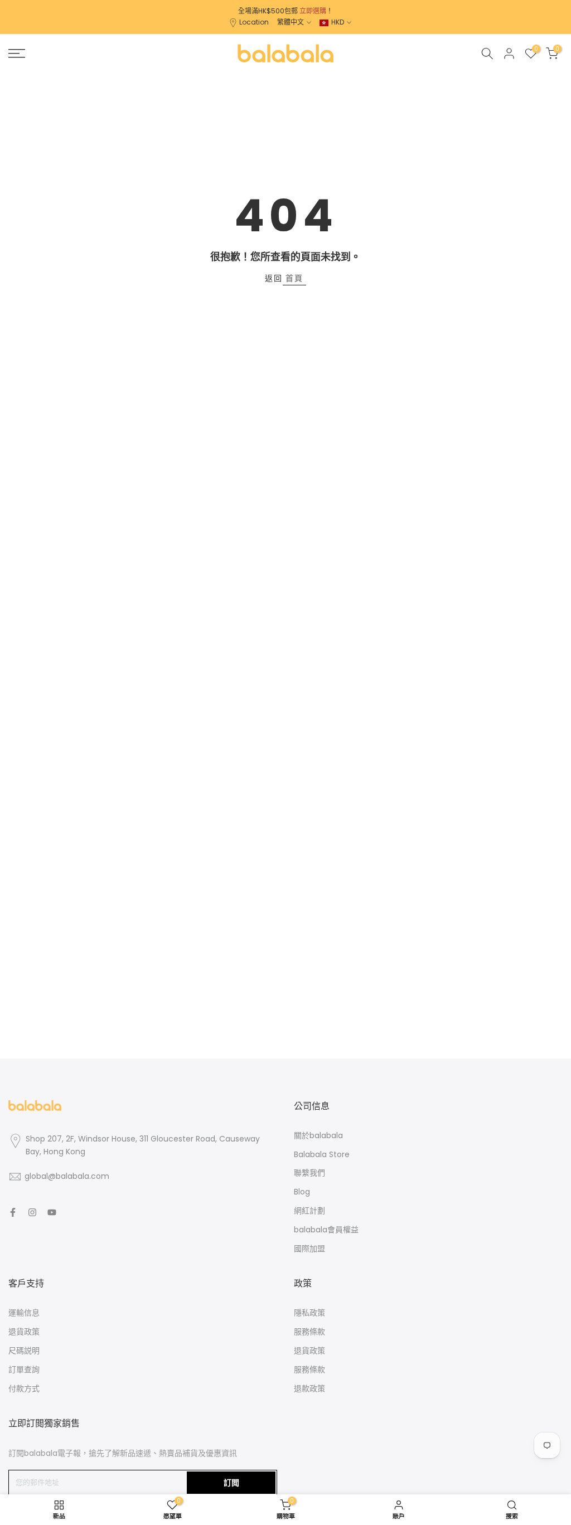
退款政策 (309, 1388)
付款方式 (24, 1388)
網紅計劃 (309, 1210)
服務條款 (309, 1331)
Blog (302, 1191)
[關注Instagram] (32, 1212)
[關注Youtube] (51, 1212)
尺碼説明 (24, 1350)
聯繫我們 (309, 1172)
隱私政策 (309, 1312)
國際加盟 (309, 1248)
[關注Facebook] (12, 1212)
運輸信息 (24, 1312)
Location (254, 22)
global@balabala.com (67, 1176)
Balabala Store (322, 1154)
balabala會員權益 (326, 1229)
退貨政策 (24, 1331)
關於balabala (318, 1135)
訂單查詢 (24, 1369)
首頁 (294, 278)
